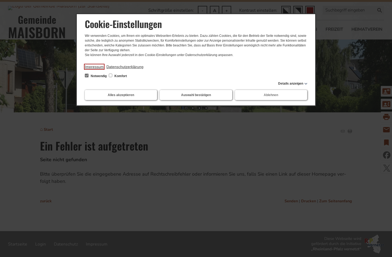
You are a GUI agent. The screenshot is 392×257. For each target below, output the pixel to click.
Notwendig (98, 76)
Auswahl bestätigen (196, 95)
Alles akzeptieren (121, 95)
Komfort (120, 76)
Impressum (94, 67)
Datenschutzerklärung (124, 67)
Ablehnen (271, 95)
